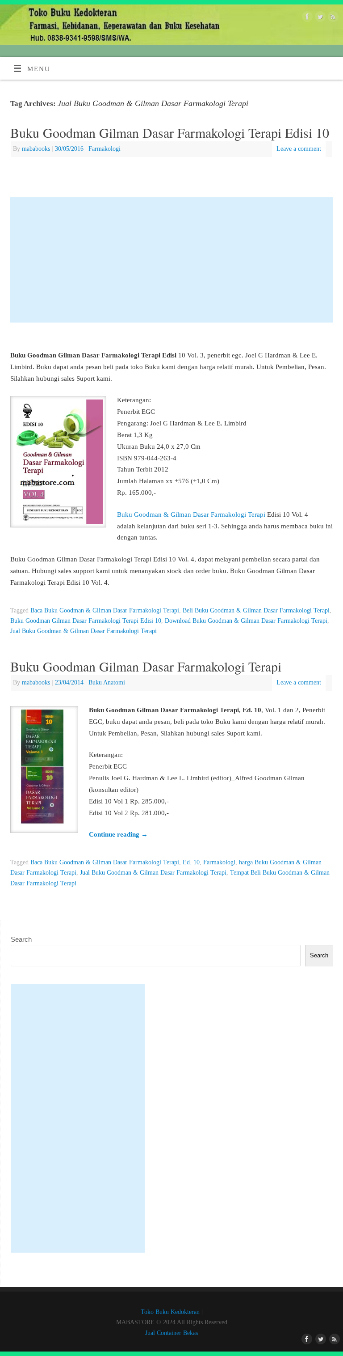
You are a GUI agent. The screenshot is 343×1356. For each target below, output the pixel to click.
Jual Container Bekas (171, 1333)
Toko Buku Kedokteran (170, 1312)
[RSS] (332, 18)
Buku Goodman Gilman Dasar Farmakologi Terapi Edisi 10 (169, 132)
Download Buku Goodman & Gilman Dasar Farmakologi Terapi (246, 620)
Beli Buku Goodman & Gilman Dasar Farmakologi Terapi (256, 610)
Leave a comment (298, 148)
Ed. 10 (191, 862)
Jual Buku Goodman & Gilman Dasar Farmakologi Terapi (83, 631)
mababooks (36, 148)
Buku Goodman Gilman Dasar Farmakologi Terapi (145, 666)
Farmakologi (104, 148)
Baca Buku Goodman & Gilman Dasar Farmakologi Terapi (104, 610)
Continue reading (118, 834)
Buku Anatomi (106, 682)
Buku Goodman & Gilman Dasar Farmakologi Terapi (191, 514)
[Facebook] (306, 18)
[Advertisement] (171, 260)
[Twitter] (319, 18)
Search (21, 939)
